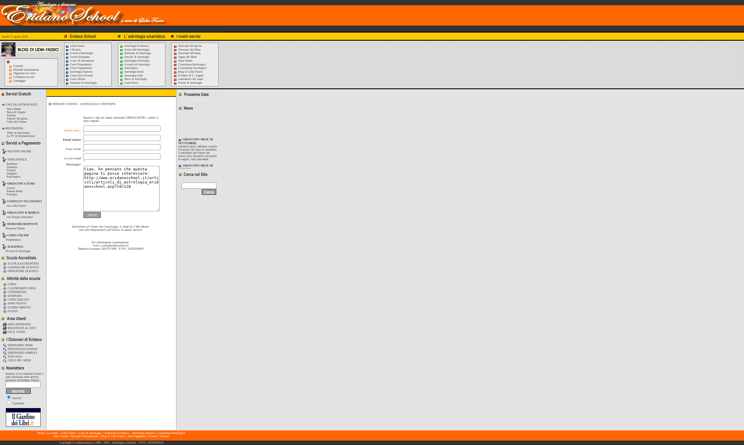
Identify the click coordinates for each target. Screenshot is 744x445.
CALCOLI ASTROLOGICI (20, 104)
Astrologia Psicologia (136, 60)
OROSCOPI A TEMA (21, 183)
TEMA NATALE (16, 159)
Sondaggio (19, 80)
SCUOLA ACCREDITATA (23, 263)
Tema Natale (184, 60)
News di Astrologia (135, 79)
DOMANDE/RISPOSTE (22, 224)
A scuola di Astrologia (137, 64)
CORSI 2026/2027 (18, 299)
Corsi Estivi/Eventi (81, 75)
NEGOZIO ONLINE (18, 151)
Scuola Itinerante (79, 56)
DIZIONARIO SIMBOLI (22, 352)
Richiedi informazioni (26, 69)
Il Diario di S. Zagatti (190, 75)
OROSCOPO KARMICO (23, 212)
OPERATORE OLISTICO (22, 271)
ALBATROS (15, 246)
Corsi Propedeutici (80, 64)
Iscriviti (17, 398)
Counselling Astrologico (192, 67)
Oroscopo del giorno (189, 45)
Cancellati (18, 403)
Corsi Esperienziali (80, 67)
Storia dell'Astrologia (136, 49)
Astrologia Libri (133, 75)
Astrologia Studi (134, 71)
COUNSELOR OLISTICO (23, 267)
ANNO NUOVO (16, 303)
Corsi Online (77, 79)
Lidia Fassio (77, 45)
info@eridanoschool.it (115, 245)
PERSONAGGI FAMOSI (22, 349)
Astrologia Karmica (80, 71)
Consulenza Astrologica (191, 64)
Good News (131, 82)
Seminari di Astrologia (82, 82)
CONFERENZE (16, 292)
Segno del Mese (187, 56)
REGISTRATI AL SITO (21, 328)
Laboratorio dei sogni (190, 79)
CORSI (11, 284)
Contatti (18, 65)
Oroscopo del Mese (189, 49)
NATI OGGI (14, 356)
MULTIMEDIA (13, 128)
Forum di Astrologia (189, 82)
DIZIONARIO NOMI (20, 345)
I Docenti (75, 49)
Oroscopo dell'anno (189, 53)
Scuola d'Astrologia (81, 53)
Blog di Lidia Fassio (190, 71)
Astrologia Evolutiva (136, 45)
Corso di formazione (81, 60)
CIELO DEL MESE (19, 360)
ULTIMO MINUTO (19, 307)
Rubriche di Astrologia (137, 53)
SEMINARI (14, 295)
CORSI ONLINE (18, 235)
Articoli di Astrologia (136, 56)
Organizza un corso (24, 73)
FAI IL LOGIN (16, 331)
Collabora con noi (23, 76)
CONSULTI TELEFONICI (24, 201)
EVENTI (12, 311)
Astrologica (130, 67)
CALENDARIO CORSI (21, 288)
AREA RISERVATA (19, 324)
